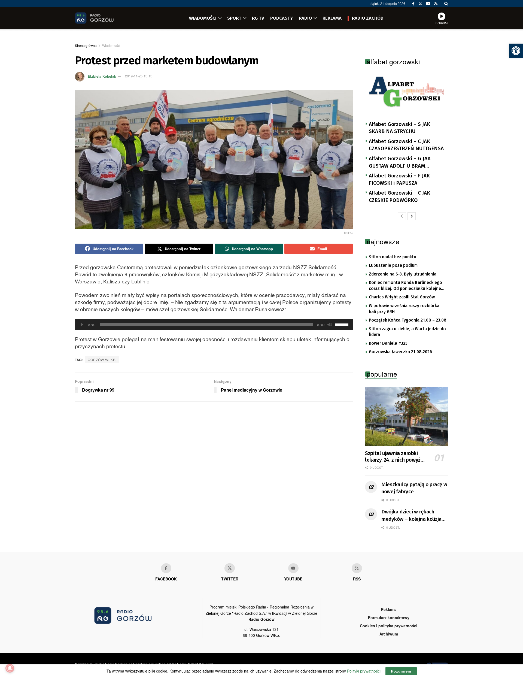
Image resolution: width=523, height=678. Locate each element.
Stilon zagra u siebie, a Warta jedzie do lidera (407, 331)
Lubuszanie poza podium (393, 265)
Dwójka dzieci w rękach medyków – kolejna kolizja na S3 (411, 515)
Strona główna (86, 45)
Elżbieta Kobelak (102, 75)
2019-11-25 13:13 (138, 75)
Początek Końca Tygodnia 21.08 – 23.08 (407, 320)
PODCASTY (281, 18)
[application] (214, 324)
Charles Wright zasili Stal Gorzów (402, 297)
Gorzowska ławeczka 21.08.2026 (400, 351)
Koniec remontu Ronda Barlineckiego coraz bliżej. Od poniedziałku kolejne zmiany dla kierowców (405, 286)
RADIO (305, 18)
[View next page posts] (412, 216)
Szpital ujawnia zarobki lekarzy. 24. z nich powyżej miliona (395, 456)
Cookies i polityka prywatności (388, 625)
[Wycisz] (329, 324)
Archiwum (388, 634)
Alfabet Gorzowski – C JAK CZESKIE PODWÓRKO (399, 196)
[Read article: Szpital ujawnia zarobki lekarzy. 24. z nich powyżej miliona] (406, 416)
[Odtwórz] (82, 324)
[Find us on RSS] (435, 3)
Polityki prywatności (364, 671)
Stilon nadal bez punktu (392, 257)
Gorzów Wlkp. (102, 359)
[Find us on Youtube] (293, 568)
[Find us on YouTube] (428, 3)
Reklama (389, 609)
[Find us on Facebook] (413, 3)
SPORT (234, 18)
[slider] (342, 324)
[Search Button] (446, 3)
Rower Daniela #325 (388, 343)
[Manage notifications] (9, 668)
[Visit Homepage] (102, 18)
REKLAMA (332, 18)
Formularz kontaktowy (388, 617)
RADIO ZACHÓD (368, 18)
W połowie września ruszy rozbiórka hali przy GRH (404, 308)
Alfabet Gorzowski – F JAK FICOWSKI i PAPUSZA (399, 179)
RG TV (258, 18)
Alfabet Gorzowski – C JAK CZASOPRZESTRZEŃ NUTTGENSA (406, 145)
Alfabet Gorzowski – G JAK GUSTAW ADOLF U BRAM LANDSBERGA (400, 162)
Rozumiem (401, 671)
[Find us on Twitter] (420, 3)
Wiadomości (111, 45)
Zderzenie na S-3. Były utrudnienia (402, 274)
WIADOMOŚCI (203, 18)
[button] (516, 51)
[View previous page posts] (402, 216)
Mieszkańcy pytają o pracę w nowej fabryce (414, 488)
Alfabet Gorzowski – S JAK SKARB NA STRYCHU (399, 128)
